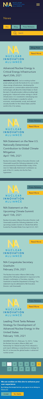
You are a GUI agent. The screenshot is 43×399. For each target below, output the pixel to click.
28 (15, 369)
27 (9, 369)
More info (4, 389)
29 (21, 369)
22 (14, 364)
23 (21, 364)
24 (27, 364)
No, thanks (17, 394)
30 (27, 369)
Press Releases (29, 27)
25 (33, 364)
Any (7, 27)
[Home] (13, 4)
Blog (16, 27)
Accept (6, 394)
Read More (36, 53)
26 (39, 364)
